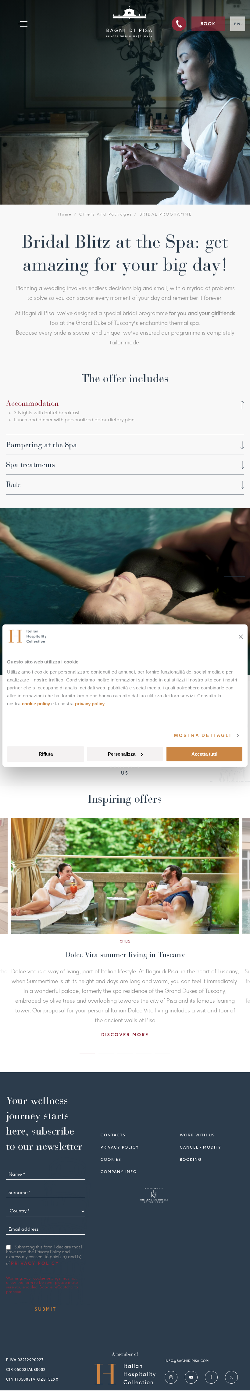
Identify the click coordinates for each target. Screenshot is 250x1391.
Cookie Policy (36, 703)
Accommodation (32, 403)
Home (65, 214)
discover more (118, 1015)
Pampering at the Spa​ (41, 445)
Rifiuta (46, 754)
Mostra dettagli (202, 735)
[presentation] (15, 576)
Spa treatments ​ (31, 464)
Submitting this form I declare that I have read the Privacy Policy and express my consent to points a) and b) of (44, 1255)
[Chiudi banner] (241, 636)
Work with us (197, 1135)
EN (237, 24)
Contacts (113, 1135)
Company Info (119, 1171)
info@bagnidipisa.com (187, 1361)
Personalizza (121, 754)
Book (208, 24)
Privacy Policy (90, 703)
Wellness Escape (118, 954)
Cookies (111, 1159)
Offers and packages (106, 214)
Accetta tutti (204, 754)
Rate (13, 484)
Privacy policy (120, 1147)
